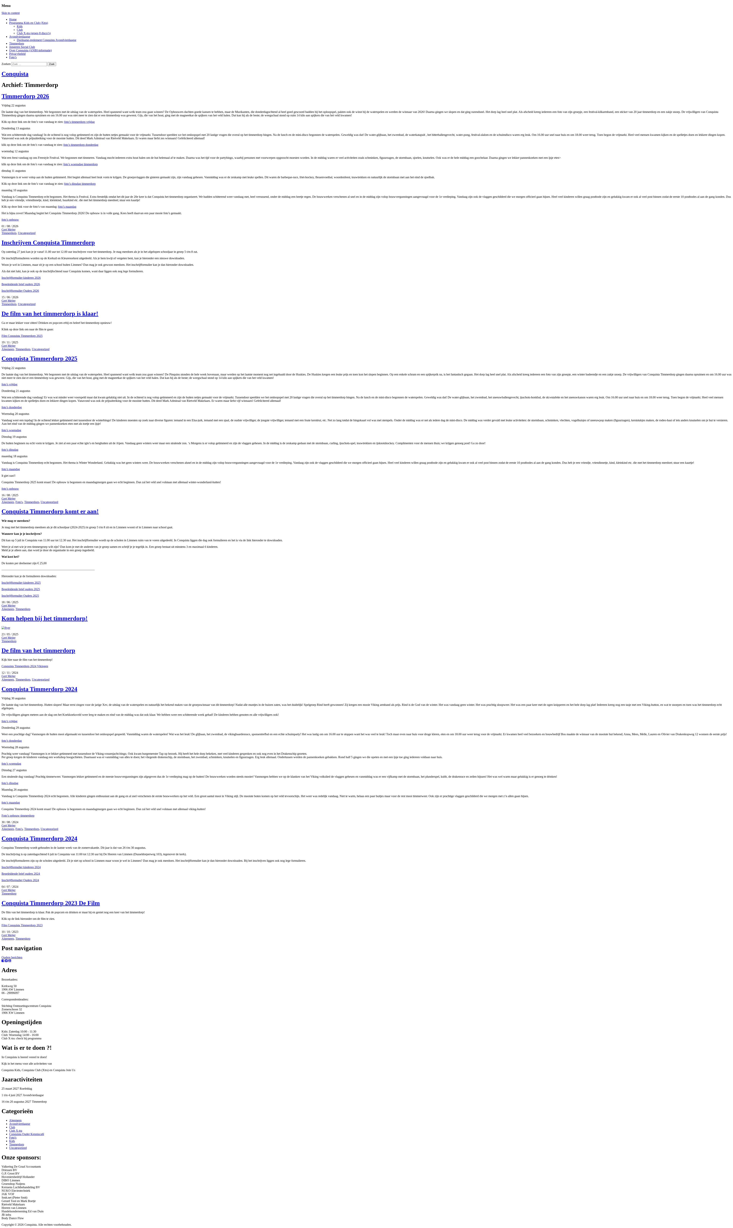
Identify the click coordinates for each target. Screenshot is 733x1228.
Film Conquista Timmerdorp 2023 (22, 925)
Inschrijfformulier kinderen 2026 (21, 277)
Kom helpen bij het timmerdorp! (45, 618)
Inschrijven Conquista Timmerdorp (48, 242)
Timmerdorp (16, 43)
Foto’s (13, 57)
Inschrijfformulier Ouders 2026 (20, 290)
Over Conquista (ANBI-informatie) (30, 50)
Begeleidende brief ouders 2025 (21, 589)
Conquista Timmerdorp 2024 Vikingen (25, 666)
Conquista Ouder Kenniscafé (26, 1134)
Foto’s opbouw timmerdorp (18, 815)
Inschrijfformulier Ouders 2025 (20, 595)
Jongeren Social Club (22, 47)
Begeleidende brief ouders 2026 (21, 284)
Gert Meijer (8, 229)
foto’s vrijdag (9, 384)
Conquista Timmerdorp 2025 (39, 358)
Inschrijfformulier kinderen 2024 (21, 867)
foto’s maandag (67, 206)
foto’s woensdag (11, 430)
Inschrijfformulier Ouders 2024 (20, 880)
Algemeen (8, 349)
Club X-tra (15, 1130)
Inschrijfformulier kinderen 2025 (21, 582)
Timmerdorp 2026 (25, 96)
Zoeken (6, 64)
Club (20, 29)
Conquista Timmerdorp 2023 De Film (51, 903)
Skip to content (11, 13)
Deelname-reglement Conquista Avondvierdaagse (46, 40)
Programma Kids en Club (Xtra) (28, 22)
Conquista (15, 73)
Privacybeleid (17, 53)
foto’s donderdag (12, 407)
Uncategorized (27, 233)
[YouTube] (9, 960)
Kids (20, 26)
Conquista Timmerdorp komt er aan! (50, 511)
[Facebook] (3, 960)
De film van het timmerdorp (38, 650)
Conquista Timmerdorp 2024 (39, 689)
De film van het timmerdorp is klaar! (50, 313)
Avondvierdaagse (19, 36)
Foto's (19, 502)
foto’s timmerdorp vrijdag (79, 121)
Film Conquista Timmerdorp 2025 (22, 335)
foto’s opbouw (10, 219)
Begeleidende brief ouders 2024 (21, 873)
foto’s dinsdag (10, 449)
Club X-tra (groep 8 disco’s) (34, 33)
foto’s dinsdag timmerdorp (80, 183)
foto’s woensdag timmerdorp (80, 164)
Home (13, 19)
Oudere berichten (12, 957)
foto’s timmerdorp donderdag (80, 144)
